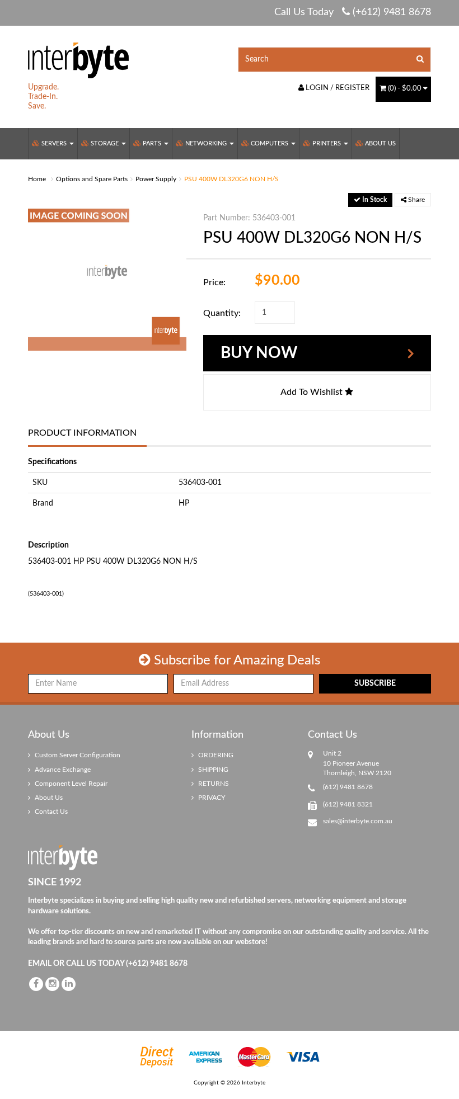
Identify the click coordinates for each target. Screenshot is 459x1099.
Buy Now (259, 353)
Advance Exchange (62, 769)
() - (404, 88)
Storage (104, 143)
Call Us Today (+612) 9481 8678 (352, 12)
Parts (152, 143)
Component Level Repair (70, 783)
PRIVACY (210, 797)
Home (37, 179)
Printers (327, 143)
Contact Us (50, 811)
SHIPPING (212, 769)
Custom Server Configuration (76, 755)
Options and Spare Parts (92, 179)
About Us (379, 143)
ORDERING (214, 755)
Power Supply (155, 179)
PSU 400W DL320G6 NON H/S (231, 179)
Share (415, 199)
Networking (206, 143)
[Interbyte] (78, 60)
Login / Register (336, 88)
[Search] (420, 59)
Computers (269, 143)
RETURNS (212, 783)
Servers (54, 143)
